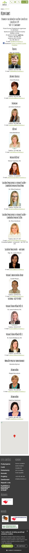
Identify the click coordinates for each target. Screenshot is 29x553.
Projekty (4, 476)
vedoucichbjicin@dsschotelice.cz (16, 240)
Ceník (3, 467)
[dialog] (14, 541)
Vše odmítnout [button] (21, 546)
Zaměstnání (5, 479)
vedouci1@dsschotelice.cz (16, 355)
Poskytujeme (5, 464)
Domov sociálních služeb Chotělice (18, 44)
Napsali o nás (5, 483)
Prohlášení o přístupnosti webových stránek (5, 488)
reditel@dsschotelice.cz (17, 71)
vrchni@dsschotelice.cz (16, 296)
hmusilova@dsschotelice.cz (17, 98)
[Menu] (26, 1)
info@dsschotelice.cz (16, 41)
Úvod (2, 9)
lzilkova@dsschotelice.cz (16, 269)
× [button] (27, 531)
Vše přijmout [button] (7, 546)
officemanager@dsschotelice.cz (16, 177)
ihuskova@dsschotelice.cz (16, 329)
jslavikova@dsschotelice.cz (17, 125)
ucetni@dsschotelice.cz (16, 152)
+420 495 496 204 (20, 476)
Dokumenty (5, 470)
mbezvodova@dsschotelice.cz (16, 391)
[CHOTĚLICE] (4, 3)
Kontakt (7, 9)
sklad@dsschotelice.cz (16, 419)
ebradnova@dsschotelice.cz (16, 209)
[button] (14, 550)
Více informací (8, 543)
